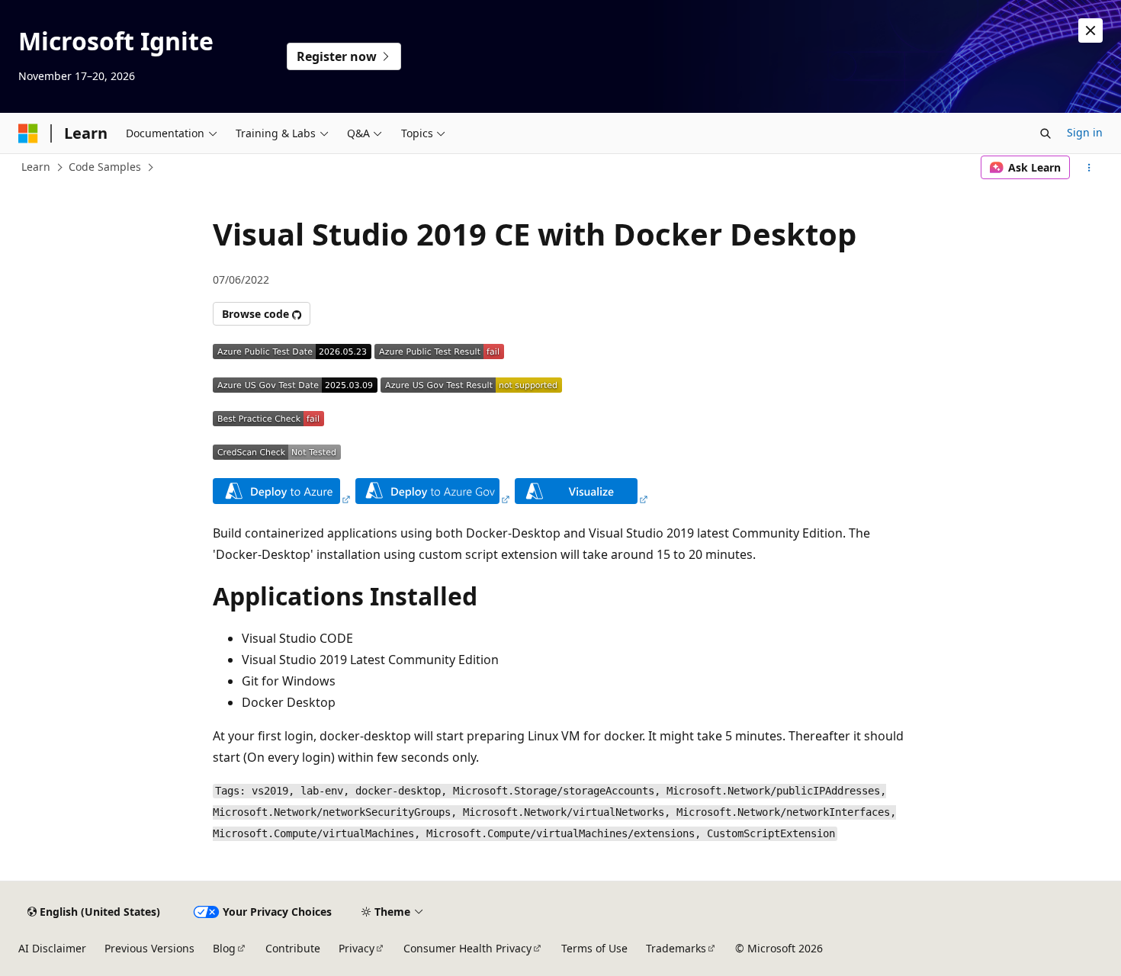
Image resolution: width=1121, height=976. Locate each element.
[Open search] (1045, 133)
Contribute (292, 948)
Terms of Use (594, 948)
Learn (35, 166)
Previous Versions (149, 948)
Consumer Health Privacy (467, 948)
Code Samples (105, 166)
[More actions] (1089, 168)
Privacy (356, 948)
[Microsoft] (28, 133)
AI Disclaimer (52, 948)
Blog (224, 948)
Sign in (1085, 132)
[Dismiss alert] (1090, 30)
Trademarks (676, 948)
